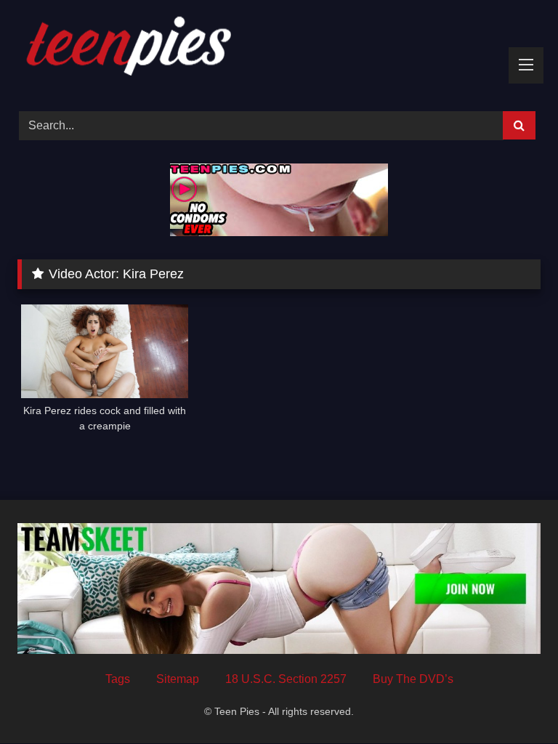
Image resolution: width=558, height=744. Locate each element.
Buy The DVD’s (413, 679)
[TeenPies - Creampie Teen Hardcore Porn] (279, 50)
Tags (117, 679)
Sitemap (177, 679)
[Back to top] (513, 701)
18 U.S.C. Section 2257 (286, 679)
